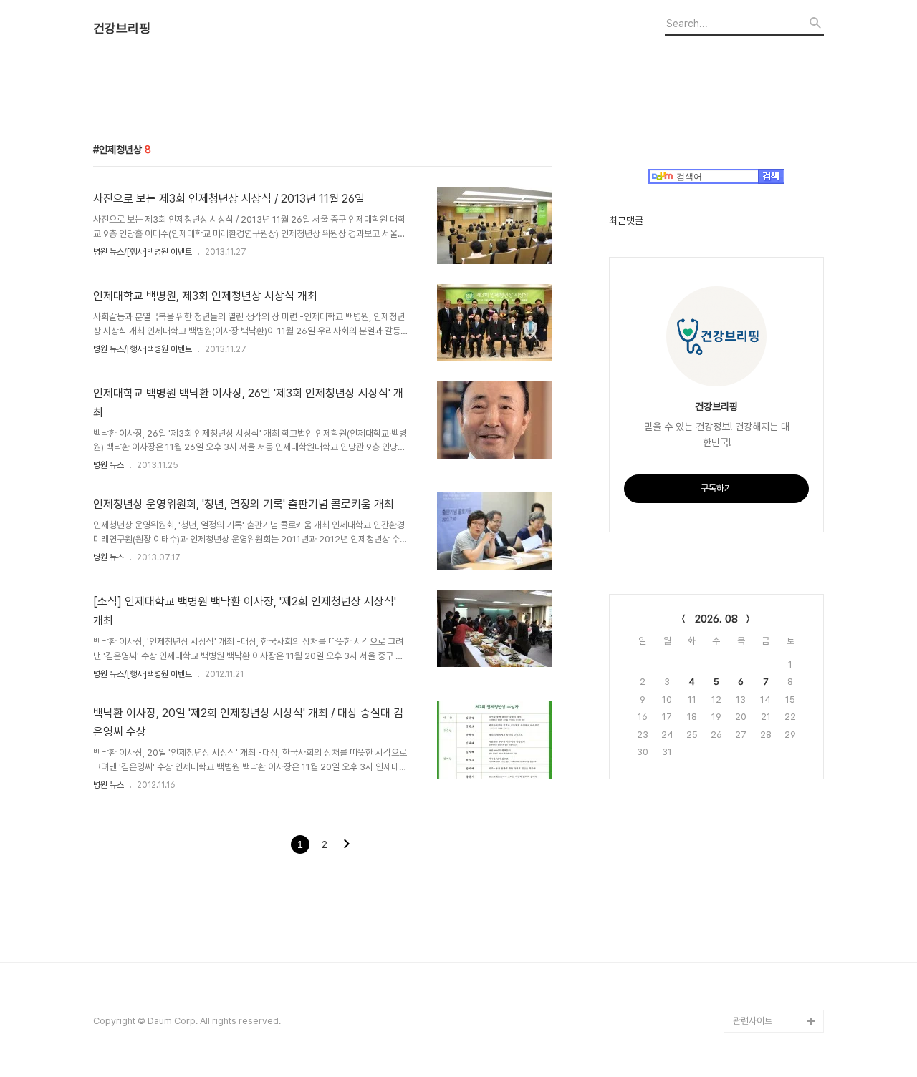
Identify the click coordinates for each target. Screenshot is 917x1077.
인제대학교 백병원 (766, 837)
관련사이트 (752, 1020)
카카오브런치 (757, 906)
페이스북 (749, 975)
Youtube (751, 883)
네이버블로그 (757, 929)
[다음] (346, 845)
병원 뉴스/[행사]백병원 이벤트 (142, 252)
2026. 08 (716, 619)
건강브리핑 (121, 28)
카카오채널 (753, 998)
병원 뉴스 (108, 465)
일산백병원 (753, 860)
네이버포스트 (757, 952)
